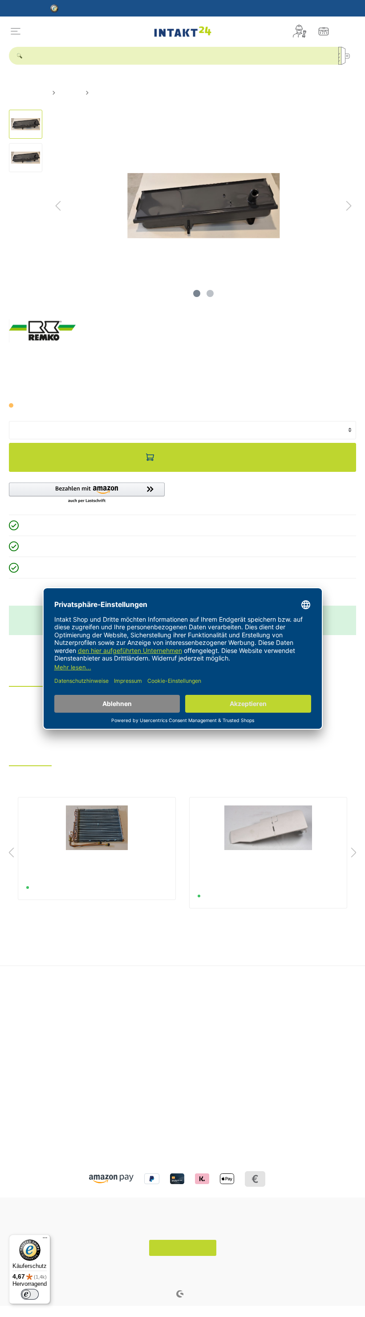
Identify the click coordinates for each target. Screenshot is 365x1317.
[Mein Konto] (300, 31)
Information (28, 1098)
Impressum (25, 1123)
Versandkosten (177, 1267)
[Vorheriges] (58, 205)
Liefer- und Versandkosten (167, 1018)
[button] (87, 493)
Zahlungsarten (150, 1051)
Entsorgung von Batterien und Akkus (181, 1007)
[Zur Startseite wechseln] (182, 31)
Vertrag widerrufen (183, 1247)
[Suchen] (347, 56)
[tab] (28, 679)
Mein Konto (271, 992)
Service (143, 992)
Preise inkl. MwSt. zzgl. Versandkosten (55, 389)
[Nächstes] (349, 205)
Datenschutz (26, 1112)
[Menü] (16, 31)
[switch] (30, 1294)
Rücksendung (149, 1040)
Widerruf (142, 1029)
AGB (15, 1135)
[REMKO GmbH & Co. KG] (42, 330)
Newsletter (267, 1018)
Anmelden (266, 1007)
